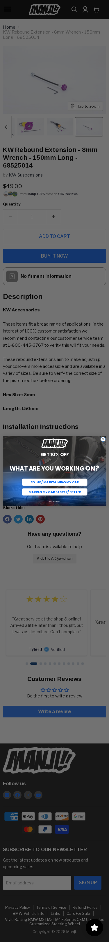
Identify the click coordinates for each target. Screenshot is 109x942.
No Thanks (54, 501)
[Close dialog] (103, 439)
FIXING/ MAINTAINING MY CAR (54, 482)
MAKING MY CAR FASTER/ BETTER (54, 492)
